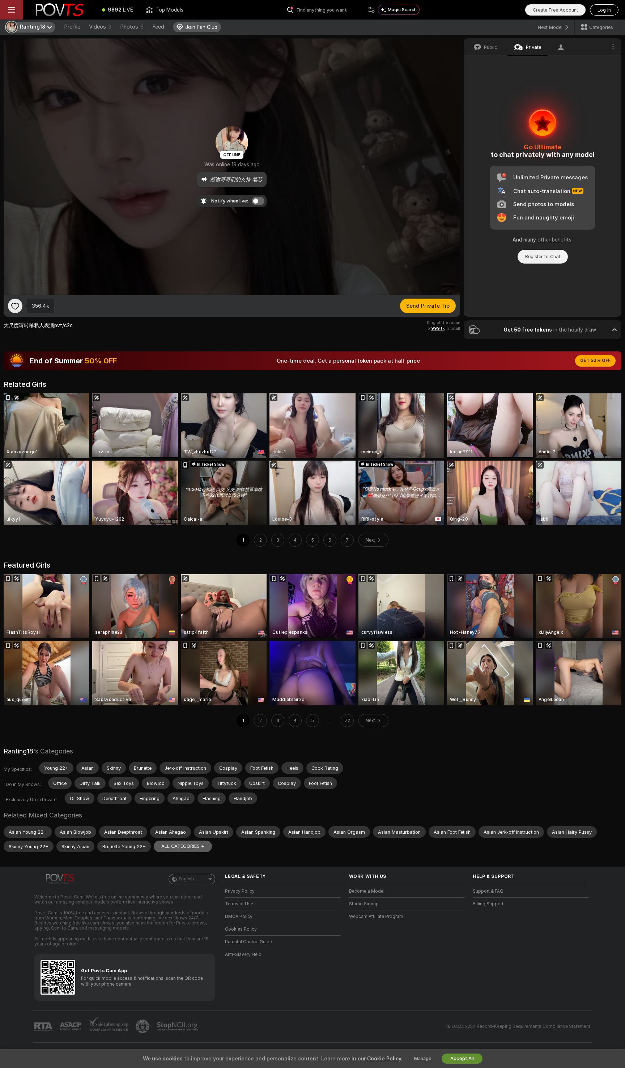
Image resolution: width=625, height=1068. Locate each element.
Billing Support (488, 903)
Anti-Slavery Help (243, 954)
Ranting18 (18, 751)
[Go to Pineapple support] (143, 1026)
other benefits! (555, 240)
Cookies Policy (241, 929)
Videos (100, 27)
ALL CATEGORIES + (182, 846)
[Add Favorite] (15, 306)
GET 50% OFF (595, 360)
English (186, 878)
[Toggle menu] (11, 10)
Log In (604, 10)
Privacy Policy (240, 891)
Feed (158, 27)
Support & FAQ (488, 891)
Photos (132, 27)
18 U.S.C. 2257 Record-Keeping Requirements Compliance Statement (518, 1026)
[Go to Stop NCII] (178, 1026)
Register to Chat (542, 256)
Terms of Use (239, 903)
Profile (72, 27)
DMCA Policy (238, 916)
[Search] (371, 10)
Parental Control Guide (248, 941)
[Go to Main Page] (59, 10)
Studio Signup (364, 903)
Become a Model (366, 891)
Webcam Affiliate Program (376, 916)
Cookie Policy (384, 1058)
